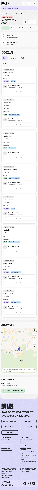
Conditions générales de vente (28, 453)
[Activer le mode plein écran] (34, 333)
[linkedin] (34, 483)
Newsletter (23, 441)
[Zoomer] (34, 337)
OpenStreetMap (7, 371)
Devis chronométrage (7, 475)
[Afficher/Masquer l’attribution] (34, 369)
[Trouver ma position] (34, 330)
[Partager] (30, 22)
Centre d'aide (5, 477)
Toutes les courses (7, 14)
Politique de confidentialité (27, 451)
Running (13, 58)
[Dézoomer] (34, 339)
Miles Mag (22, 444)
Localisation (23, 28)
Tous (4, 58)
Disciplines (22, 465)
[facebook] (25, 483)
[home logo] (7, 406)
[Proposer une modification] (34, 22)
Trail (17, 14)
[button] (19, 350)
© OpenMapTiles (20, 369)
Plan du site (23, 463)
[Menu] (34, 3)
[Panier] (29, 3)
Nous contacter (5, 439)
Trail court (24, 14)
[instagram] (30, 483)
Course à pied (23, 459)
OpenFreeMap (12, 369)
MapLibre (5, 369)
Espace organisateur (7, 471)
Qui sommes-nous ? (6, 441)
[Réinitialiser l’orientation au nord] (34, 342)
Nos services (4, 473)
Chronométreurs (24, 471)
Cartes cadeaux (24, 446)
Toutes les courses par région (28, 461)
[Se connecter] (24, 3)
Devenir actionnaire (6, 444)
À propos (5, 28)
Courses (13, 28)
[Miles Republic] (5, 3)
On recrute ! (4, 446)
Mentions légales (5, 448)
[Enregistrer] (25, 22)
